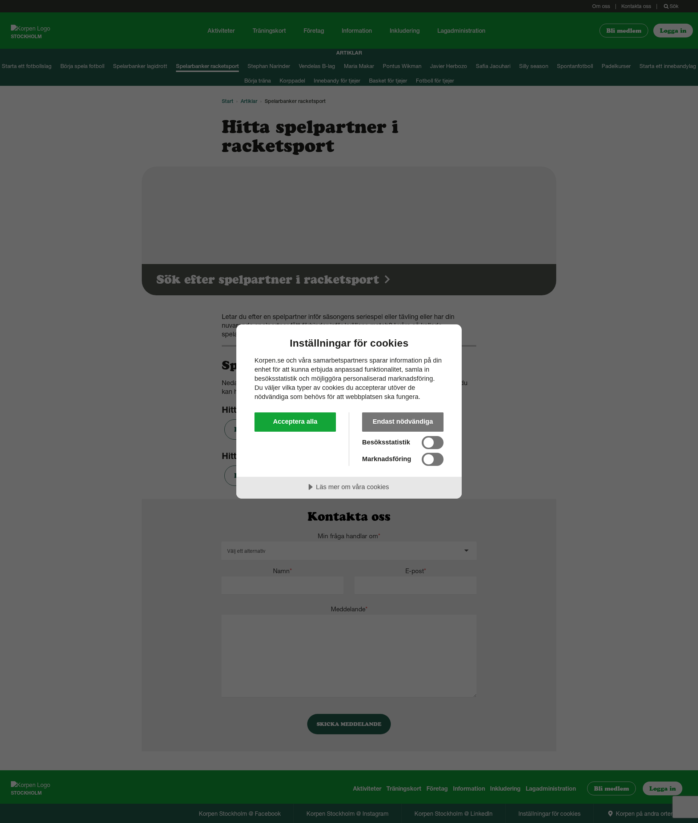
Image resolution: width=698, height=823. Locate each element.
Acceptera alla (295, 421)
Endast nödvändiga (403, 421)
